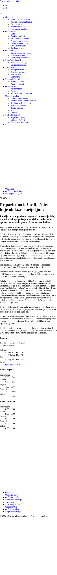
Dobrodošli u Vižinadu (20, 19)
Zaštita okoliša (17, 108)
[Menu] (1, 13)
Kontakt (8, 124)
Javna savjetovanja (18, 46)
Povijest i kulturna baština (21, 22)
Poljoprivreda (16, 89)
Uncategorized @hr (13, 194)
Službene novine (18, 48)
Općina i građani (12, 96)
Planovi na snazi (17, 81)
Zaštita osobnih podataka (21, 43)
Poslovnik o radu (18, 55)
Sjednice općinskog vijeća (21, 58)
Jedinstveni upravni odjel (21, 38)
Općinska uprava (12, 31)
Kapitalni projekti (18, 117)
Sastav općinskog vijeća (21, 53)
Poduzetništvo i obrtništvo (21, 93)
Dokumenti (15, 77)
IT (6, 8)
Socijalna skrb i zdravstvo (21, 103)
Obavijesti (9, 189)
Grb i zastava (16, 24)
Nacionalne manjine (19, 29)
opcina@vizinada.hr (13, 364)
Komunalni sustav (18, 105)
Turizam (14, 91)
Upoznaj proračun (18, 65)
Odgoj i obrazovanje (19, 98)
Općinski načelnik (18, 36)
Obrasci (14, 113)
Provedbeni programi (19, 122)
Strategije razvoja (18, 120)
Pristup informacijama (20, 41)
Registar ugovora (18, 72)
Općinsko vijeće (12, 50)
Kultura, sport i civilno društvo (23, 101)
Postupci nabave (17, 70)
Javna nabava (11, 67)
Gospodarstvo (11, 86)
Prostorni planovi (12, 79)
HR (6, 6)
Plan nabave (16, 74)
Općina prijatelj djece (14, 191)
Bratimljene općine (18, 26)
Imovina (14, 110)
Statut (13, 34)
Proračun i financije (13, 60)
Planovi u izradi (17, 84)
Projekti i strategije (13, 115)
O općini (9, 17)
